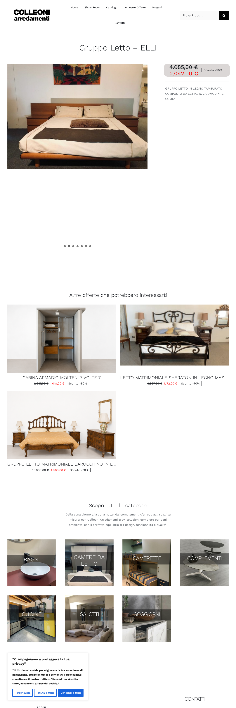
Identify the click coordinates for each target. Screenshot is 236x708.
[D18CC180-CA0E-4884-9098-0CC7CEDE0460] (61, 306)
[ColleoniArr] (31, 10)
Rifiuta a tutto (45, 692)
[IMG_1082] (174, 306)
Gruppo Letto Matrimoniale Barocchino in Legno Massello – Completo (93, 464)
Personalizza (22, 692)
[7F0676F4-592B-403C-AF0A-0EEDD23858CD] (61, 392)
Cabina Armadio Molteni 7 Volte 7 (61, 377)
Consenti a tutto (70, 692)
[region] (47, 677)
